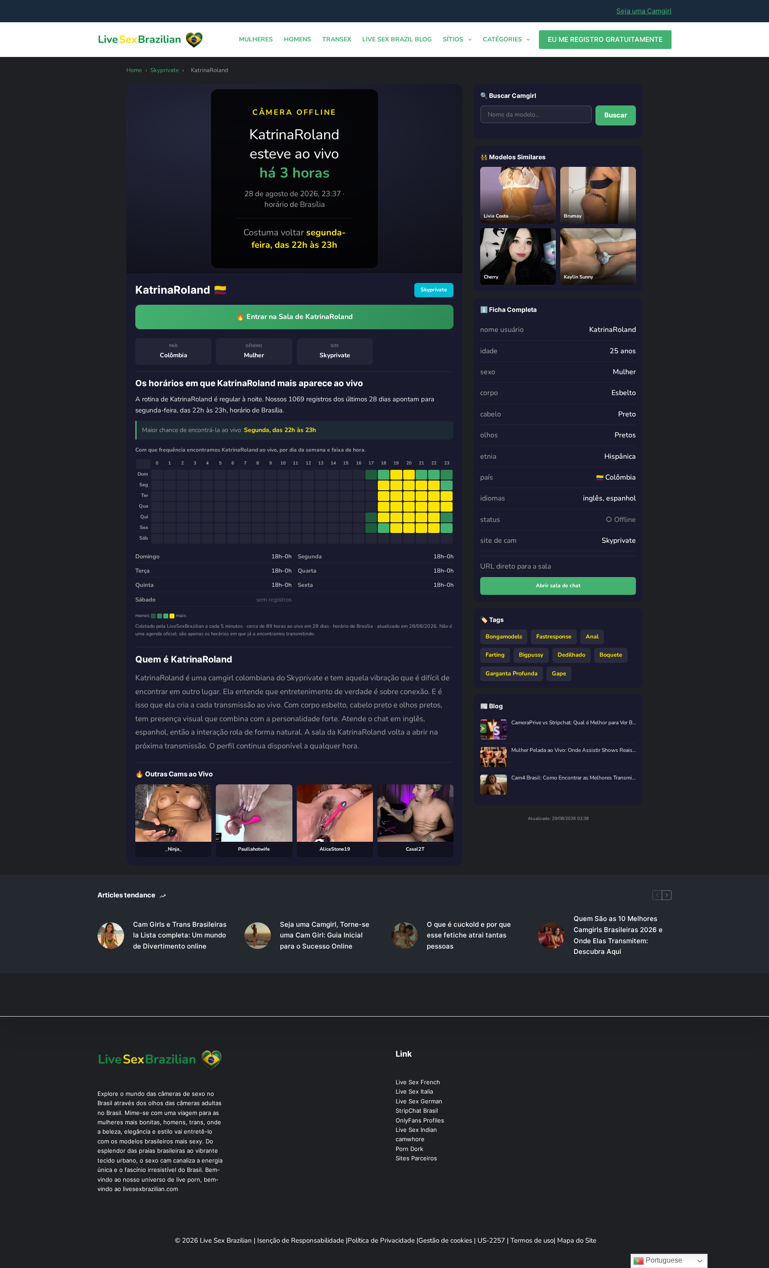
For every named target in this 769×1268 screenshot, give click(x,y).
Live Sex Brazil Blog (397, 39)
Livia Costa (496, 216)
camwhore (410, 1139)
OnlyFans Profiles (420, 1120)
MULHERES (256, 39)
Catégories (502, 39)
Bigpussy (531, 655)
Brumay (573, 216)
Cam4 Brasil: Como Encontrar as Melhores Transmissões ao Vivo (573, 778)
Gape (559, 674)
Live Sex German (419, 1101)
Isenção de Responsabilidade (301, 1240)
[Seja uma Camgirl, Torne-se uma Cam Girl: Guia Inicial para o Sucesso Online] (257, 935)
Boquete (610, 655)
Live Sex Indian (416, 1129)
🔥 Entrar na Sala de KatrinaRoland (294, 317)
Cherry (491, 277)
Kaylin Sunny (578, 277)
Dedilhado (571, 655)
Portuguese (663, 1260)
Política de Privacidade (382, 1240)
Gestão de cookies (446, 1240)
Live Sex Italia (414, 1091)
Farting (495, 655)
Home (134, 70)
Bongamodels (504, 637)
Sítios (453, 39)
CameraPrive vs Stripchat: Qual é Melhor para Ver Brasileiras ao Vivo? (573, 722)
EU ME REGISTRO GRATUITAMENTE (605, 39)
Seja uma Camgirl (644, 11)
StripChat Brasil (417, 1110)
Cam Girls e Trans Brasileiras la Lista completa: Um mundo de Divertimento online (180, 935)
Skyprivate (164, 70)
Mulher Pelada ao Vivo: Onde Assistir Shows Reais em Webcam (573, 750)
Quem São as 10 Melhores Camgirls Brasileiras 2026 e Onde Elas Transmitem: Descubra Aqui (618, 935)
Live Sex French (418, 1082)
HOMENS (297, 39)
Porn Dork (409, 1148)
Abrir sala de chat (558, 585)
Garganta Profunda (512, 674)
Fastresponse (553, 637)
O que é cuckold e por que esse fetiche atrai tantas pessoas (469, 935)
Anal (592, 637)
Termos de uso (532, 1240)
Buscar (615, 115)
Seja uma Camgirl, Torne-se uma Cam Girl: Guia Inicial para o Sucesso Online (324, 935)
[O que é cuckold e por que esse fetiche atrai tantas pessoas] (404, 935)
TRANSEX (336, 39)
